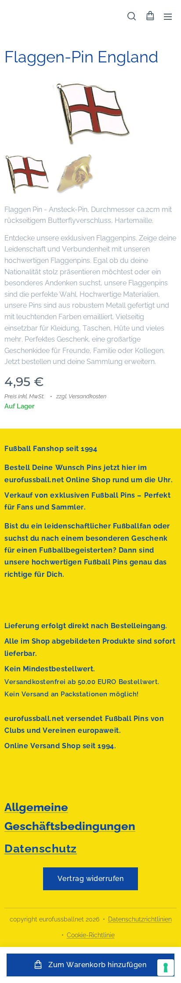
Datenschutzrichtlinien (140, 919)
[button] (131, 16)
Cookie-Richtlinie (91, 935)
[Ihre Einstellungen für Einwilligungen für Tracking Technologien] (165, 967)
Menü (168, 16)
